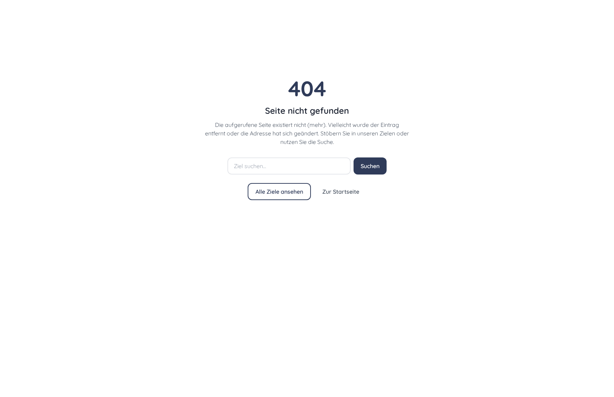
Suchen (370, 166)
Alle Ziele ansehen (279, 191)
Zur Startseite (340, 191)
